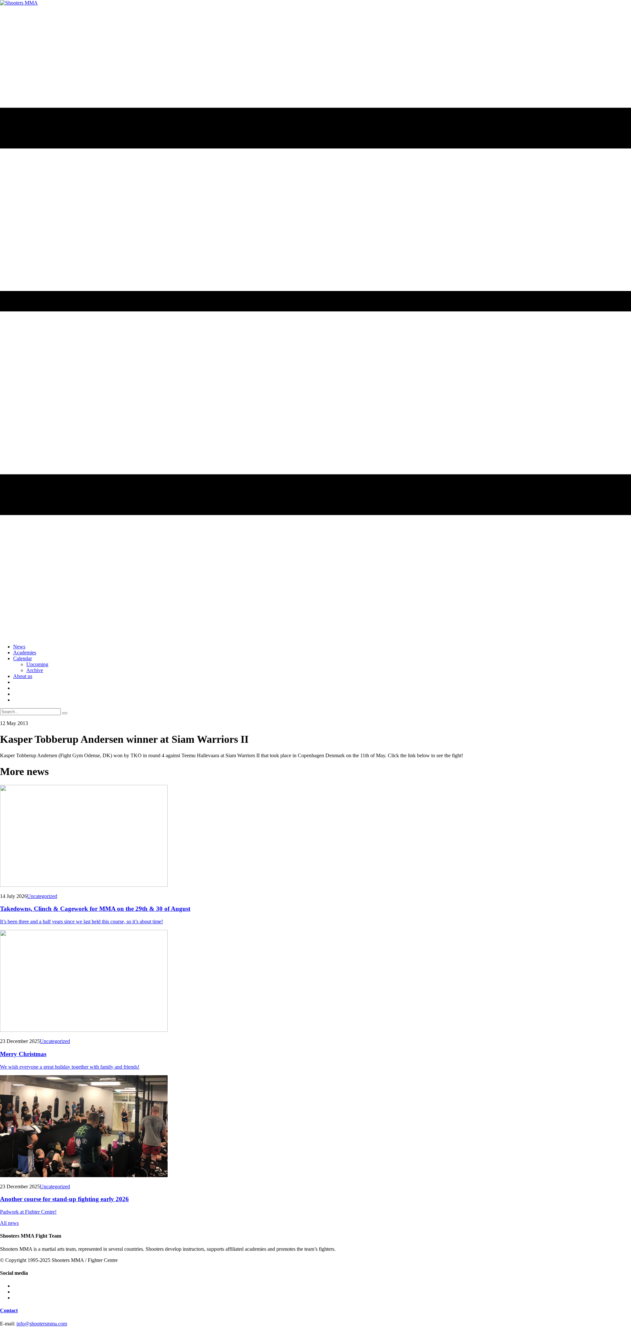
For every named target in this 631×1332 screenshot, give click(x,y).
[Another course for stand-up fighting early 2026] (315, 1126)
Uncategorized (42, 896)
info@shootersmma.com (41, 1323)
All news (9, 1223)
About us (22, 676)
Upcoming (37, 664)
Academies (24, 652)
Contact (9, 1310)
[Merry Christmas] (315, 981)
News (19, 646)
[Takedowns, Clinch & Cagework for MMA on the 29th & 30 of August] (315, 836)
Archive (34, 670)
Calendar (22, 658)
